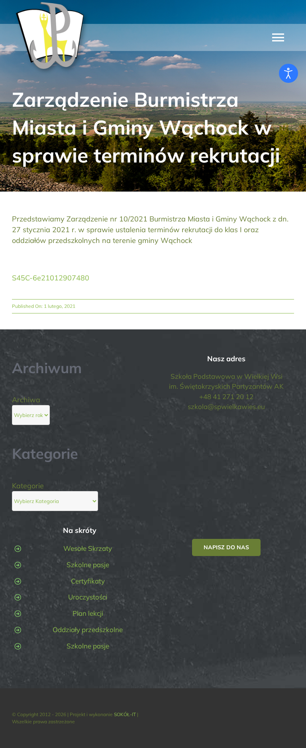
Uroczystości (87, 597)
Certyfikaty (88, 581)
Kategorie (28, 485)
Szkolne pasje (88, 564)
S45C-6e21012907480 (50, 277)
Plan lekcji (88, 613)
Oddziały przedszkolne (88, 629)
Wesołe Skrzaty (87, 548)
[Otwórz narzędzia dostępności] (288, 73)
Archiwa (26, 399)
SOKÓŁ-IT (125, 714)
